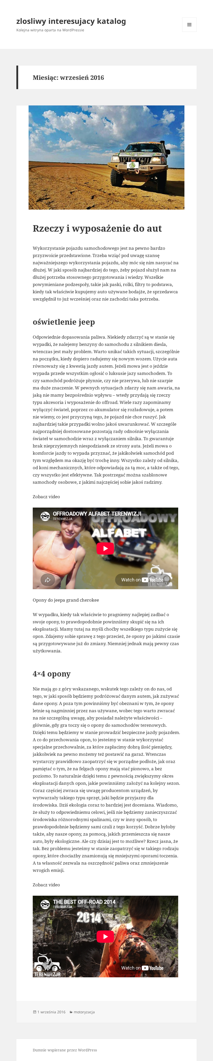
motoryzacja (84, 1011)
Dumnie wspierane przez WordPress (65, 1050)
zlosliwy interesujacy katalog (71, 21)
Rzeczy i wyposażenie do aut (97, 228)
